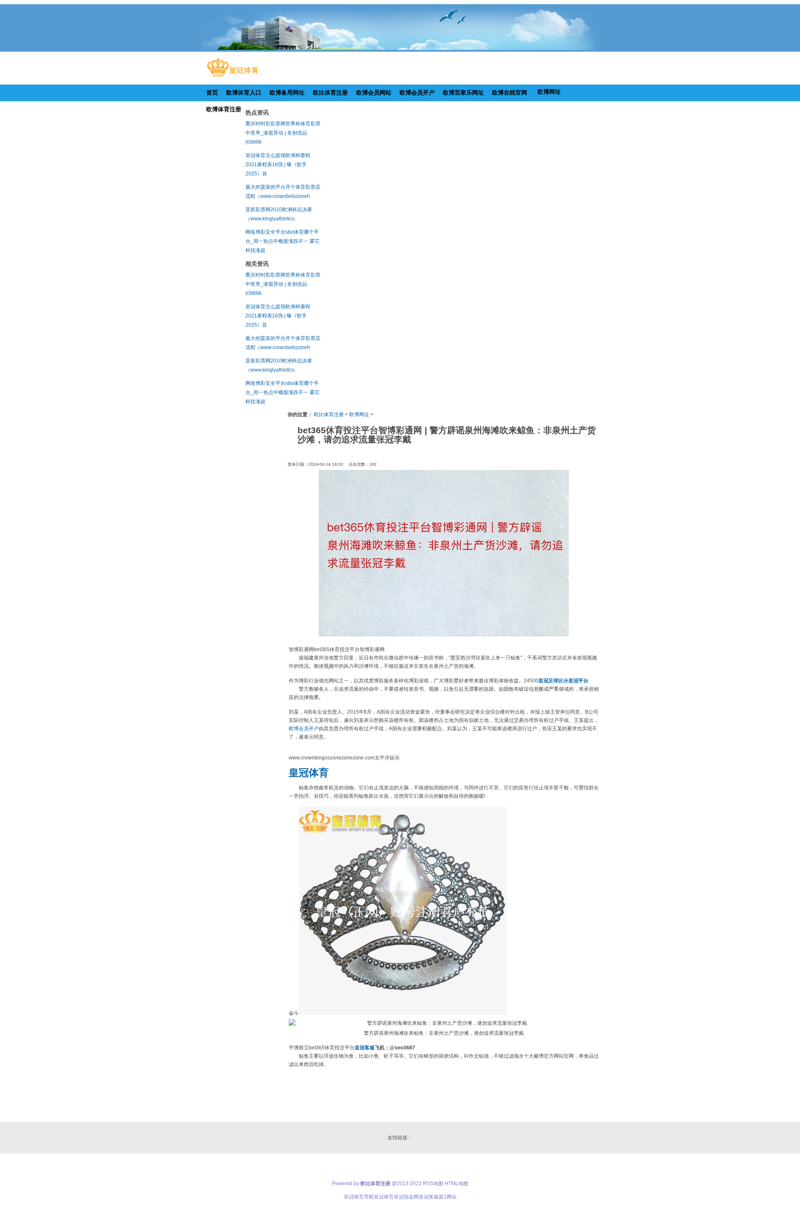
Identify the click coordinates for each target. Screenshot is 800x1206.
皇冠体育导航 (359, 1197)
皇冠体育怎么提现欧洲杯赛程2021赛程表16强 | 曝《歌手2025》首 (277, 164)
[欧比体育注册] (232, 77)
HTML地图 (456, 1183)
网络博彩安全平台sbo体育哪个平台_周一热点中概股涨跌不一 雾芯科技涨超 (282, 241)
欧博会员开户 (304, 729)
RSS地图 (433, 1183)
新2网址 (448, 1197)
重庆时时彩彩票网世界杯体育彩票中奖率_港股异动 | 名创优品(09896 (282, 133)
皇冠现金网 (406, 1197)
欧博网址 (359, 414)
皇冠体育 (384, 1197)
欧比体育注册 (329, 414)
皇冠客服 (429, 1197)
